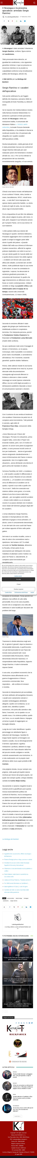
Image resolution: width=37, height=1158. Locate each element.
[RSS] (24, 1023)
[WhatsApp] (16, 21)
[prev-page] (3, 1011)
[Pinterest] (12, 21)
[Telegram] (25, 21)
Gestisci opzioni (18, 589)
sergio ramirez (13, 900)
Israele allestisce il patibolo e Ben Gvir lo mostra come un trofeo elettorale (17, 1005)
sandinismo (6, 900)
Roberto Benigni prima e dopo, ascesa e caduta (18, 859)
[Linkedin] (20, 21)
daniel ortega (19, 898)
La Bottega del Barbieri (10, 839)
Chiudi (18, 584)
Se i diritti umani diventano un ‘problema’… (16, 883)
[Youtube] (29, 1023)
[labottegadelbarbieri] (3, 17)
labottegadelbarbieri (13, 16)
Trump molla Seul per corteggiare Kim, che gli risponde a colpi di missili (17, 958)
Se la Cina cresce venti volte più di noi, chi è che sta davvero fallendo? (23, 1109)
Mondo (17, 955)
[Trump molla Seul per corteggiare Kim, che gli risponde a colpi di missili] (17, 950)
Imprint (32, 592)
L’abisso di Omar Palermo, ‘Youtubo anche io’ (17, 880)
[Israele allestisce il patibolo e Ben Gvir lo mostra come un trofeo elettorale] (17, 996)
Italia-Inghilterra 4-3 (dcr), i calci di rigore (16, 886)
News (17, 1001)
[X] (8, 21)
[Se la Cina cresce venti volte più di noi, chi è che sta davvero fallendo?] (7, 1108)
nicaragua (26, 898)
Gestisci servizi (18, 576)
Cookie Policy (8, 592)
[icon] (32, 1023)
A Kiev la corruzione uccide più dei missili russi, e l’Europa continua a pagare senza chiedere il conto (18, 980)
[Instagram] (19, 1023)
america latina (10, 898)
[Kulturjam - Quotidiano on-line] (18, 2)
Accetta (18, 579)
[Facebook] (4, 21)
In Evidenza (16, 1105)
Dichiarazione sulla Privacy (21, 592)
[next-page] (6, 1011)
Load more (17, 1116)
